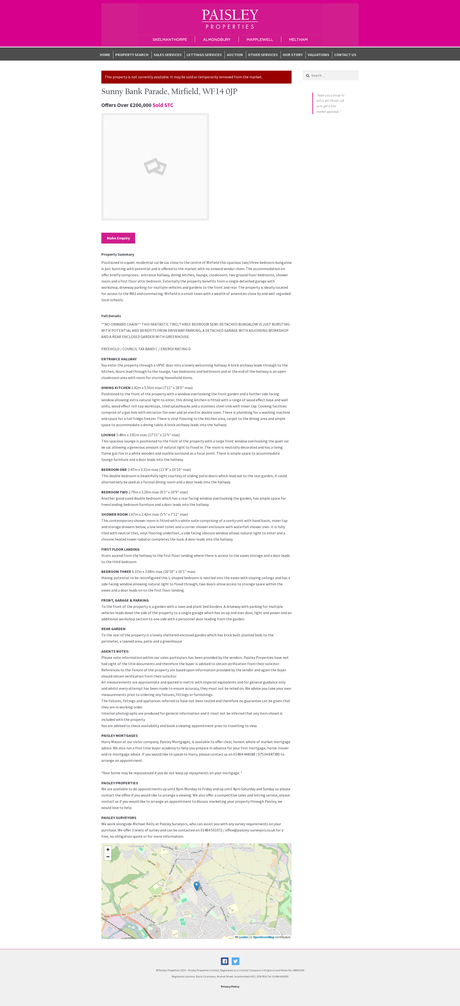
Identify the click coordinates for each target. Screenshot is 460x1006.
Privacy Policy (230, 986)
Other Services (263, 54)
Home (105, 54)
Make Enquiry (118, 238)
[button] (197, 886)
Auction (235, 54)
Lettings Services (204, 54)
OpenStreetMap (263, 937)
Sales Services (168, 54)
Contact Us (345, 54)
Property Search (132, 54)
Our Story (293, 54)
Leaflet (243, 937)
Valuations (318, 54)
